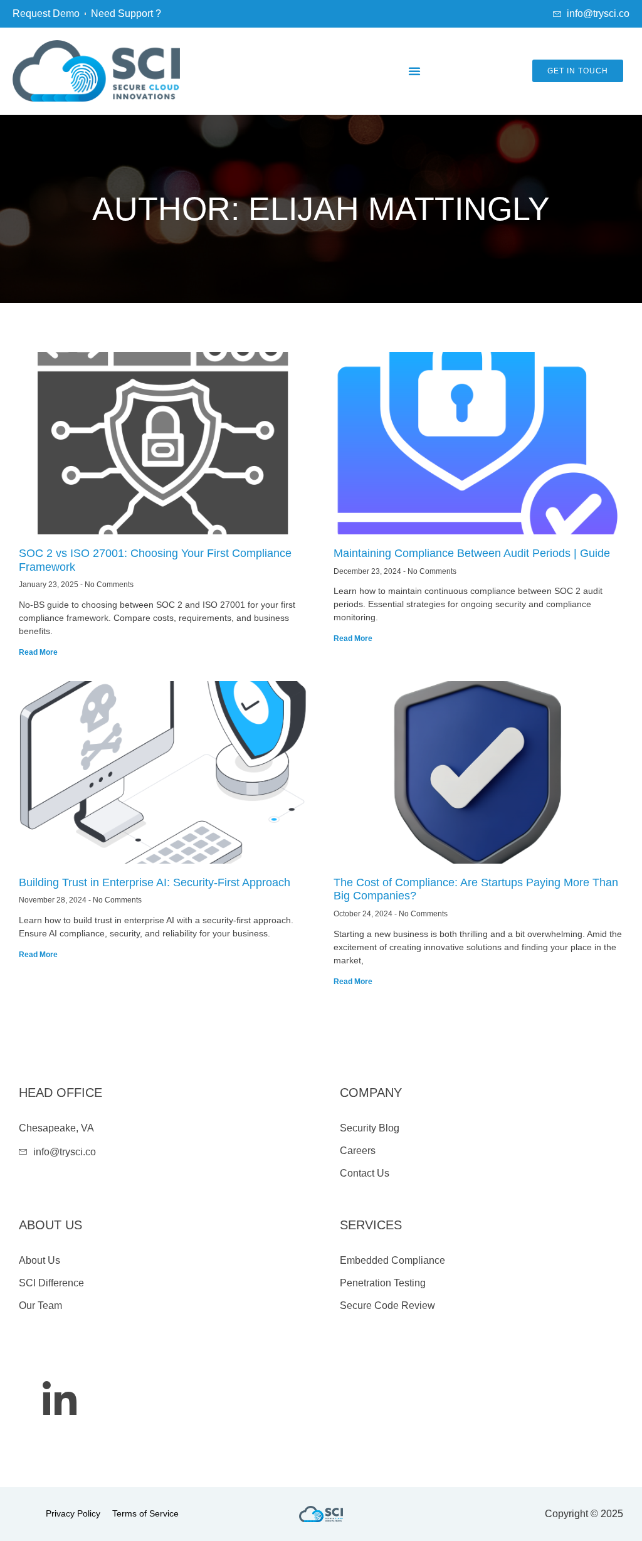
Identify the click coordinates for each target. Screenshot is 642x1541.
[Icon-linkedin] (59, 1398)
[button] (414, 70)
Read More (38, 652)
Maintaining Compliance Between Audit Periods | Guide (472, 553)
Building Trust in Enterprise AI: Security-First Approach (154, 882)
